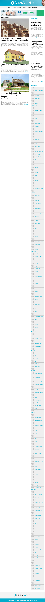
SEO (35, 531)
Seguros (36, 528)
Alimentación (37, 115)
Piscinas (36, 477)
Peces (36, 466)
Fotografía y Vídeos (38, 301)
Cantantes (36, 183)
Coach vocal (37, 200)
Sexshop (36, 541)
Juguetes (36, 389)
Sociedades (37, 547)
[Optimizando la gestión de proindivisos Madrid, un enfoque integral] (15, 74)
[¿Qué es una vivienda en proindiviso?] (15, 49)
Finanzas (36, 291)
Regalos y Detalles (38, 507)
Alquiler (36, 118)
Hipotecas (36, 327)
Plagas (36, 479)
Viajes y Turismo (17, 7)
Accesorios (37, 95)
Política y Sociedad (38, 485)
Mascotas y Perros (38, 422)
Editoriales (36, 253)
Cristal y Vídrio (37, 223)
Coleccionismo (37, 211)
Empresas (36, 263)
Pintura (36, 471)
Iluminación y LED (38, 343)
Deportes (36, 236)
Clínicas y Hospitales (38, 197)
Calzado (36, 180)
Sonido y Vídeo (37, 555)
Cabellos (36, 172)
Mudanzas (36, 441)
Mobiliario (36, 430)
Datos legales (34, 600)
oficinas (36, 458)
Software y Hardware (38, 549)
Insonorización (37, 366)
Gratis (36, 319)
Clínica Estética (37, 195)
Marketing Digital (38, 417)
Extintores (36, 283)
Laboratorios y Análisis (39, 392)
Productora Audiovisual (39, 491)
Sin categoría (37, 544)
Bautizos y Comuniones (39, 151)
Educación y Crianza (38, 256)
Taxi (35, 570)
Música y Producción (38, 446)
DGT (35, 239)
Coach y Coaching (38, 203)
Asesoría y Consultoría (39, 131)
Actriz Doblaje (37, 98)
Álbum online (37, 113)
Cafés (36, 175)
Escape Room (37, 268)
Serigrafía (36, 534)
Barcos (36, 143)
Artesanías (37, 128)
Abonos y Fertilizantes (39, 90)
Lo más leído (37, 402)
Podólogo (36, 482)
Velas (36, 583)
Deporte (36, 233)
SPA (35, 560)
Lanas (36, 394)
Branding (36, 167)
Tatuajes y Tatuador (38, 568)
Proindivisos (37, 497)
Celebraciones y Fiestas (39, 188)
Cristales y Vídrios (38, 225)
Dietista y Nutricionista (39, 241)
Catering (36, 185)
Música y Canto (37, 443)
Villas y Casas (37, 588)
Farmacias (36, 286)
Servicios (36, 539)
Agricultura (37, 107)
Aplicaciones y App (38, 123)
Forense (36, 299)
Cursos (36, 228)
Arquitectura (37, 126)
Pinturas (36, 474)
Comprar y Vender (38, 213)
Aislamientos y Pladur (39, 110)
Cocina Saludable (38, 208)
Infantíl (36, 355)
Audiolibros (37, 136)
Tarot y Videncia (37, 565)
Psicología (36, 499)
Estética (36, 271)
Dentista (36, 231)
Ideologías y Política (38, 338)
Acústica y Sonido (38, 100)
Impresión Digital (38, 346)
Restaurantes (37, 518)
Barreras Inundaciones (39, 148)
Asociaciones (37, 134)
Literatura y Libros (38, 400)
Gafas (36, 311)
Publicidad (36, 505)
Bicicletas (36, 162)
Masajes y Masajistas (38, 420)
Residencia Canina (38, 515)
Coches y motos (37, 205)
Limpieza (36, 397)
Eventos (36, 280)
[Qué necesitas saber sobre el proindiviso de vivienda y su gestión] (15, 19)
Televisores (37, 573)
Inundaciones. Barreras (39, 384)
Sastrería (36, 523)
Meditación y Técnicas (39, 425)
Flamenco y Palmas (38, 296)
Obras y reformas (32, 7)
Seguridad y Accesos (38, 526)
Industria (36, 353)
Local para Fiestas (38, 405)
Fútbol (36, 308)
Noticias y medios (38, 453)
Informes (36, 358)
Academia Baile (37, 93)
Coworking (36, 220)
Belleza (36, 159)
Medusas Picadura (38, 428)
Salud (36, 520)
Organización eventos (39, 461)
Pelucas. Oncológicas (38, 469)
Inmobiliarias (37, 363)
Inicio (9, 7)
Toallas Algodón (37, 580)
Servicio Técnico (38, 536)
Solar (36, 552)
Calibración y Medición (39, 177)
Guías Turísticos (37, 321)
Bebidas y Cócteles (38, 156)
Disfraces (36, 246)
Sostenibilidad (37, 557)
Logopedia (36, 408)
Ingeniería (36, 361)
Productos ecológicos (38, 494)
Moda (24, 7)
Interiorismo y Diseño (38, 381)
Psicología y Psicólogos (39, 502)
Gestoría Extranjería (38, 314)
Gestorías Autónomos (39, 316)
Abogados (36, 87)
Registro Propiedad (38, 510)
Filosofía (36, 288)
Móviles (36, 438)
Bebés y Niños (37, 154)
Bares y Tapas (37, 146)
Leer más (17, 46)
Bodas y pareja (37, 164)
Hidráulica (36, 324)
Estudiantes (37, 273)
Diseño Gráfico (37, 244)
